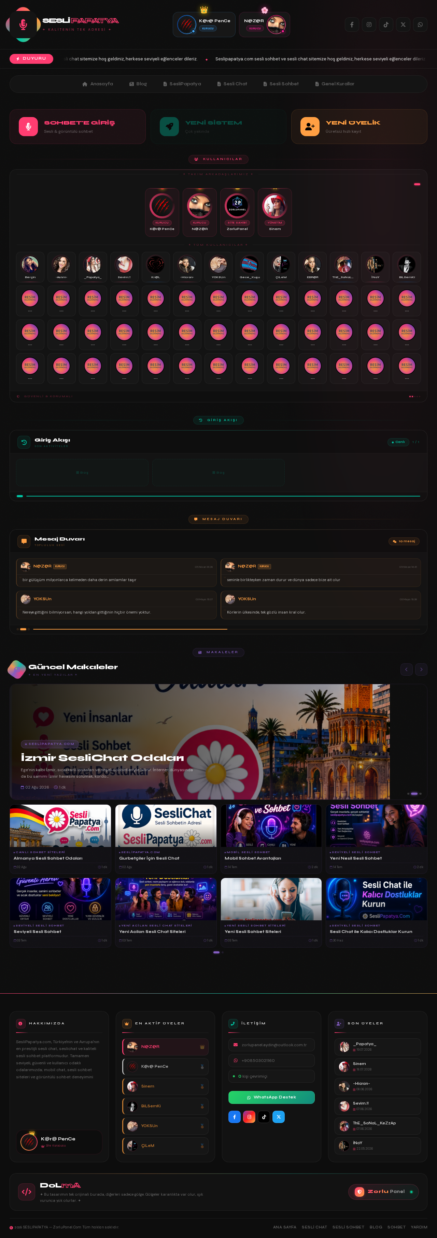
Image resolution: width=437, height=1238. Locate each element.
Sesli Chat (235, 84)
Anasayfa (101, 84)
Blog (142, 84)
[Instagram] (369, 24)
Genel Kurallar (338, 84)
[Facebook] (352, 24)
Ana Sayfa (285, 1227)
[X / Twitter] (403, 24)
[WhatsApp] (420, 24)
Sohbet (396, 1227)
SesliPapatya (185, 84)
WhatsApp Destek (275, 1097)
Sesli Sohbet (284, 84)
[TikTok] (386, 24)
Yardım (419, 1227)
